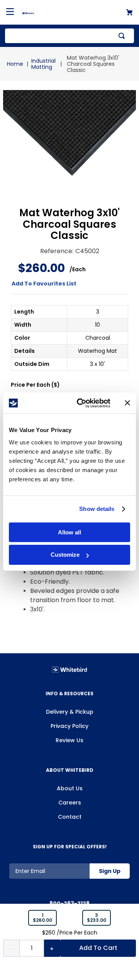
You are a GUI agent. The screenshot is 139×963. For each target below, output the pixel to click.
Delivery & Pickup (69, 712)
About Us (70, 788)
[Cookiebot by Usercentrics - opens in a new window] (81, 403)
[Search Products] (123, 35)
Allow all (69, 532)
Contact (69, 817)
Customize (65, 554)
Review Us (69, 740)
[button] (42, 918)
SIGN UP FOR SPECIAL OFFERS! (70, 846)
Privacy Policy (69, 726)
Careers (69, 802)
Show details (96, 509)
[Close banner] (127, 403)
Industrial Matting (43, 64)
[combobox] (69, 35)
